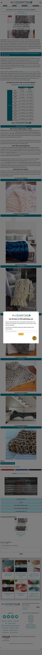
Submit (21, 334)
